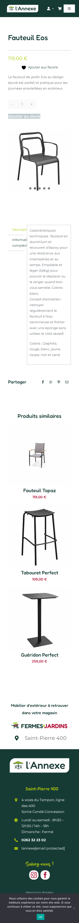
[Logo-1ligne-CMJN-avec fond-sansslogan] (39, 722)
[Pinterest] (59, 382)
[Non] (74, 908)
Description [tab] (18, 230)
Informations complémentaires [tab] (18, 242)
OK (41, 917)
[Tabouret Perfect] (39, 507)
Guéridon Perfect (39, 655)
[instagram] (33, 875)
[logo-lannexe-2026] (22, 6)
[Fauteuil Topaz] (39, 425)
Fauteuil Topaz (39, 490)
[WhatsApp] (51, 382)
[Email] (67, 382)
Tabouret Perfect (39, 573)
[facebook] (45, 875)
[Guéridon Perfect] (39, 590)
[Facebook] (43, 382)
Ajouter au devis (24, 116)
